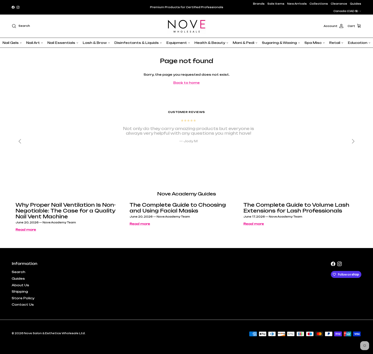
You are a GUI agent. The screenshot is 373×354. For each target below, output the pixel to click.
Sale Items (275, 3)
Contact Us (23, 304)
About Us (20, 285)
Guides (355, 3)
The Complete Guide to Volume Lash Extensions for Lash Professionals (296, 208)
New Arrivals (297, 3)
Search (18, 272)
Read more (26, 230)
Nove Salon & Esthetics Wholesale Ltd (54, 333)
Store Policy (23, 298)
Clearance (339, 3)
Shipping (20, 291)
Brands (259, 3)
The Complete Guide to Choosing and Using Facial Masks (178, 208)
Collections (318, 3)
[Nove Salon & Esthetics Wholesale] (186, 26)
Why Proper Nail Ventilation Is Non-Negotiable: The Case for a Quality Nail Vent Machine (66, 211)
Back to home (186, 83)
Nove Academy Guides (186, 194)
